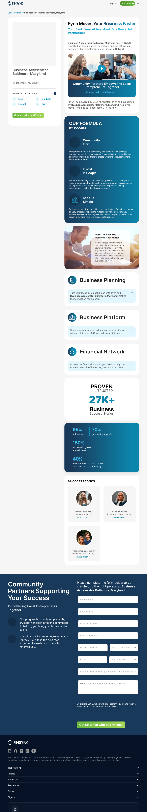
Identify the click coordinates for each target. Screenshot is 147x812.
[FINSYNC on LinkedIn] (9, 751)
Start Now (126, 3)
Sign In (113, 3)
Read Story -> (84, 518)
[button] (73, 767)
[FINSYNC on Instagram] (27, 751)
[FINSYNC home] (15, 3)
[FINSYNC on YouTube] (33, 751)
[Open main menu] (138, 3)
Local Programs (15, 12)
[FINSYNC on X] (21, 751)
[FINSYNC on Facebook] (15, 751)
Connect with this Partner (28, 115)
